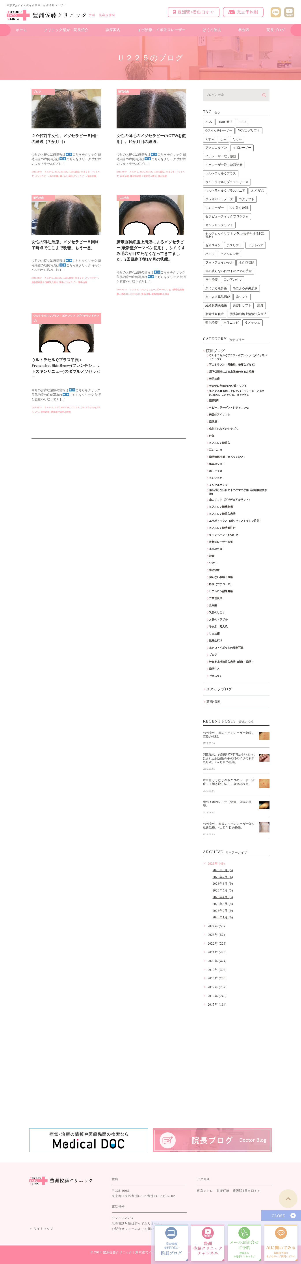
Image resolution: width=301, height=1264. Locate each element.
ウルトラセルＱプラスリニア (225, 190)
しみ (223, 139)
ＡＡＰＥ (49, 172)
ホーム (21, 30)
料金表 (243, 30)
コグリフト (246, 199)
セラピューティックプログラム (227, 216)
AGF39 (63, 172)
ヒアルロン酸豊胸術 (221, 506)
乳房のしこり (217, 612)
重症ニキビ (231, 322)
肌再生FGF (215, 640)
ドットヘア (255, 245)
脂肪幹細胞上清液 (160, 294)
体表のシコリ (217, 463)
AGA (56, 172)
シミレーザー (214, 207)
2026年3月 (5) (223, 904)
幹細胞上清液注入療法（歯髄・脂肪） (231, 661)
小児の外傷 (215, 548)
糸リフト (242, 296)
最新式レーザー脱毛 (221, 541)
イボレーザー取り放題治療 (223, 165)
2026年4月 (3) (223, 897)
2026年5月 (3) (223, 890)
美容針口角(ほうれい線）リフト (228, 385)
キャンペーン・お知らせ (223, 534)
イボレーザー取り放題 (220, 156)
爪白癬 (213, 605)
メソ (37, 412)
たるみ (237, 139)
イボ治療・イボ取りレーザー (161, 30)
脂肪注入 (214, 668)
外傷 (211, 435)
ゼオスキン (213, 245)
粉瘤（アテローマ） (221, 584)
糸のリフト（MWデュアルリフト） (230, 499)
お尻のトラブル (218, 619)
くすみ (210, 139)
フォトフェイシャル (219, 262)
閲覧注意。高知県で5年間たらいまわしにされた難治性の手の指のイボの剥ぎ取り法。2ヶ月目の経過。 (229, 758)
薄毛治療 (91, 176)
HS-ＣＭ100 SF (62, 407)
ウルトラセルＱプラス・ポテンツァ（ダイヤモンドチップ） (66, 318)
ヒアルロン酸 (229, 254)
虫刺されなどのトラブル (223, 428)
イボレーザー (242, 147)
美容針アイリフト (219, 414)
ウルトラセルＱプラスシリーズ (226, 182)
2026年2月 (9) (223, 910)
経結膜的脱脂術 (216, 305)
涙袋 (211, 556)
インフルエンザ (218, 485)
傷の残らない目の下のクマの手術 (228, 271)
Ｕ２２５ (85, 172)
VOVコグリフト (249, 130)
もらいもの (215, 478)
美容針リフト (242, 305)
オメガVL (257, 190)
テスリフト (234, 245)
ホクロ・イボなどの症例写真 (226, 647)
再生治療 (54, 176)
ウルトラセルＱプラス (220, 173)
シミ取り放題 (239, 207)
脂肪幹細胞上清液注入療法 (143, 176)
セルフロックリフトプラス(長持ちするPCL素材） (235, 235)
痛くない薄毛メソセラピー (73, 176)
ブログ (37, 91)
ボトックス (215, 471)
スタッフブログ (219, 689)
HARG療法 (74, 172)
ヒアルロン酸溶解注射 (222, 527)
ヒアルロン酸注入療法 (222, 513)
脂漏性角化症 (214, 314)
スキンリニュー (147, 289)
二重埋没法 (215, 598)
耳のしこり (215, 449)
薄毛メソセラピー (68, 282)
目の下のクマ (232, 279)
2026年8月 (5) (223, 870)
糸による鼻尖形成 (245, 288)
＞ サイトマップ (41, 1229)
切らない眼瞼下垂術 (221, 577)
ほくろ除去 (212, 30)
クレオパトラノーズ (219, 199)
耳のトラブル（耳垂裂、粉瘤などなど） (233, 364)
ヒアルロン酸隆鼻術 (221, 591)
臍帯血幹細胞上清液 (61, 412)
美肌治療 (145, 294)
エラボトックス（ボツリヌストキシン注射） (235, 520)
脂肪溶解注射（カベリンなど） (227, 456)
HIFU (242, 122)
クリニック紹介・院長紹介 (66, 30)
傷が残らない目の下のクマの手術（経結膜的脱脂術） (238, 492)
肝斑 (260, 305)
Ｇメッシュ (252, 322)
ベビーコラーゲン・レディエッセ (229, 407)
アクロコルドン (216, 147)
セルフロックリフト (219, 225)
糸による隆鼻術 (216, 288)
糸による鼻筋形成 (217, 296)
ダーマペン (161, 289)
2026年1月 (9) (223, 917)
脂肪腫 (213, 421)
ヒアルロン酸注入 (219, 442)
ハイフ (210, 254)
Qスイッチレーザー (218, 130)
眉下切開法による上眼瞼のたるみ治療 (231, 371)
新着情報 (213, 702)
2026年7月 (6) (223, 877)
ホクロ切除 (246, 262)
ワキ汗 (213, 563)
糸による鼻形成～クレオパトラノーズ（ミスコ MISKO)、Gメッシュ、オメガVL (238, 392)
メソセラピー (41, 176)
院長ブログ (276, 30)
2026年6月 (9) (223, 883)
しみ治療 (123, 197)
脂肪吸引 (214, 400)
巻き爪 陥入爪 (218, 626)
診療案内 (113, 30)
